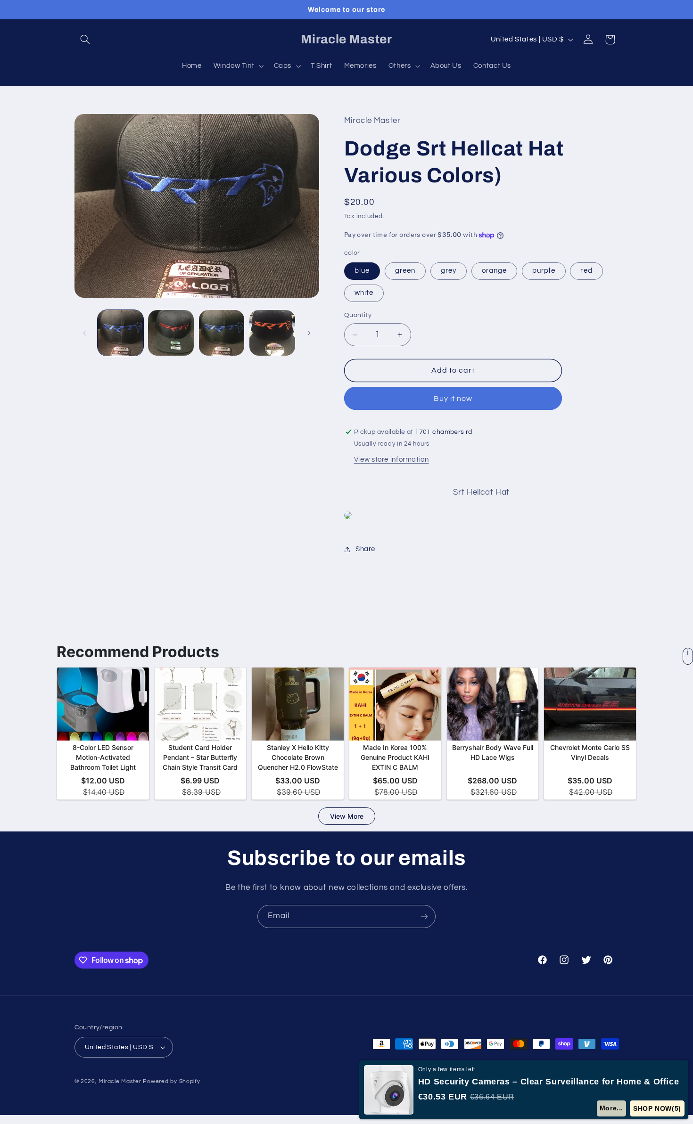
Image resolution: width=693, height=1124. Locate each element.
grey (448, 270)
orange (494, 270)
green (405, 270)
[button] (85, 39)
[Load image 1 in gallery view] (120, 333)
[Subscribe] (424, 916)
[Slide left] (84, 333)
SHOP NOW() (657, 1108)
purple (543, 270)
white (364, 293)
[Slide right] (308, 333)
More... (611, 1108)
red (586, 270)
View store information (391, 459)
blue (362, 270)
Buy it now (453, 398)
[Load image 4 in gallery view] (272, 333)
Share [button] (365, 549)
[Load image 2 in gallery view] (171, 333)
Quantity (357, 315)
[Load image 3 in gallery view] (222, 333)
